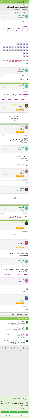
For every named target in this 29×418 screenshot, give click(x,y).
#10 (1, 231)
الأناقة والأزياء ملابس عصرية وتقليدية (13, 329)
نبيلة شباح (23, 323)
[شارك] (3, 22)
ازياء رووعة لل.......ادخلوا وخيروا (16, 334)
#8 (1, 195)
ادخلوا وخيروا (21, 321)
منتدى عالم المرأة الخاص (14, 342)
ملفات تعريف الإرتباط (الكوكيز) (13, 402)
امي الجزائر (23, 336)
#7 (1, 179)
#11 (1, 251)
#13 (1, 286)
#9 (1, 213)
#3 (1, 91)
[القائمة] (27, 1)
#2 (1, 76)
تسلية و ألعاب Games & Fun (14, 323)
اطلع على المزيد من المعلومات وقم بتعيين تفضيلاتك (14, 408)
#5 (1, 135)
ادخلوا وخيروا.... (20, 328)
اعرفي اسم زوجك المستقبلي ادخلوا (14, 340)
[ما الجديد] (1, 1)
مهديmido (22, 342)
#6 (1, 154)
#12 (1, 267)
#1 (1, 22)
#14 (1, 306)
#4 (1, 114)
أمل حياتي (24, 9)
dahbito (23, 329)
